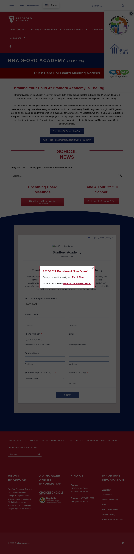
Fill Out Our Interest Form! (77, 283)
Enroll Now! (78, 277)
